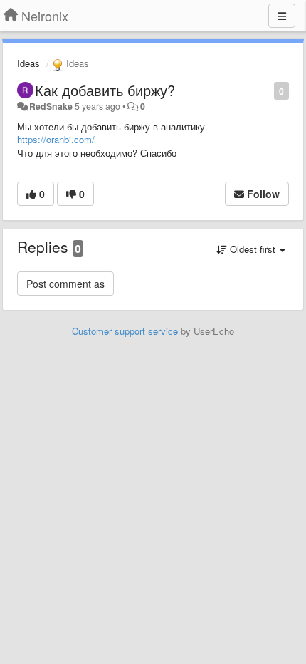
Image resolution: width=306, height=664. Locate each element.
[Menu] (281, 16)
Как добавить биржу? (105, 90)
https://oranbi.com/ (56, 139)
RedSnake (51, 106)
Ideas (28, 63)
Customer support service (125, 331)
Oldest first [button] (252, 249)
